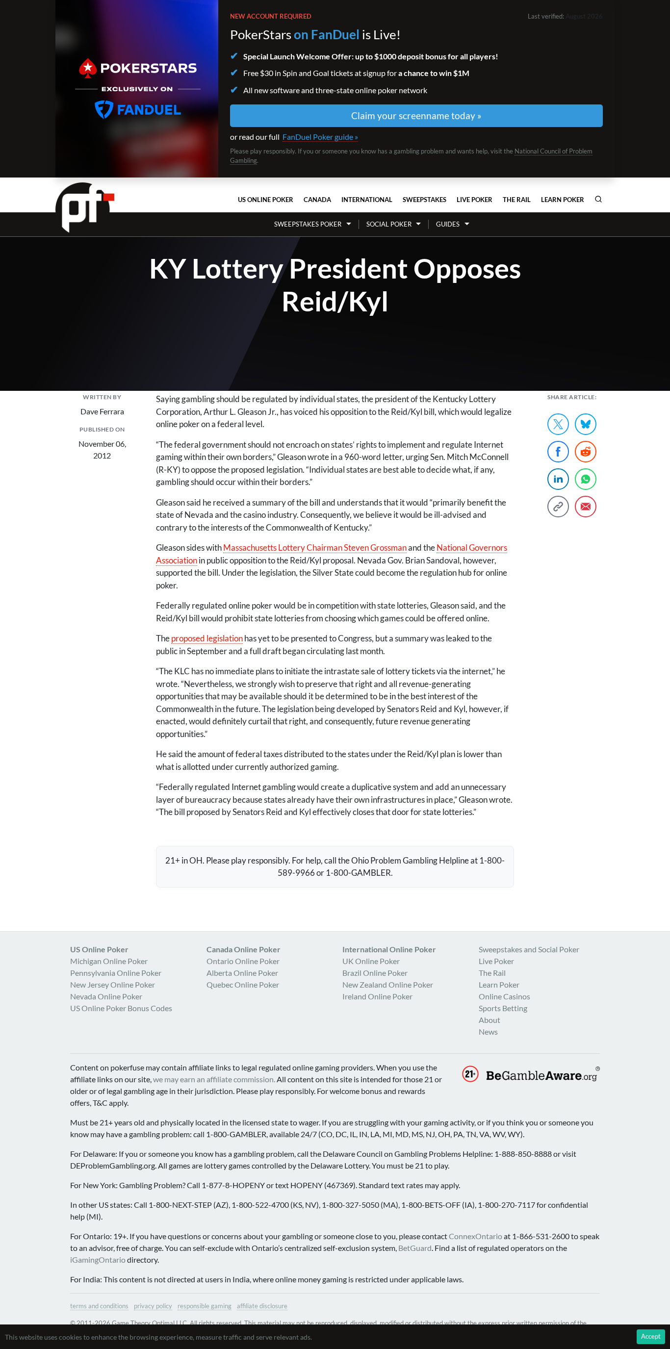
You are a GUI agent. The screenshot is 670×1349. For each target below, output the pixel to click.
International (366, 200)
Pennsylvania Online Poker (115, 972)
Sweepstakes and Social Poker (529, 949)
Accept (651, 1336)
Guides (448, 224)
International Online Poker (389, 949)
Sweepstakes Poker (307, 224)
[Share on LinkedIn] (558, 479)
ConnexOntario (475, 1236)
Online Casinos (504, 996)
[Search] (598, 199)
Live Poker (474, 200)
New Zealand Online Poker (387, 984)
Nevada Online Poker (106, 996)
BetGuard (415, 1247)
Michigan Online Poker (109, 961)
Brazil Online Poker (375, 972)
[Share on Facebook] (558, 451)
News (488, 1031)
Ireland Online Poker (377, 996)
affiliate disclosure (262, 1306)
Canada (317, 200)
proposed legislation (207, 638)
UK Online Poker (371, 961)
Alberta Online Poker (242, 972)
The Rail (517, 200)
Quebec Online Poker (242, 984)
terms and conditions (99, 1306)
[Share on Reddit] (585, 451)
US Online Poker (265, 200)
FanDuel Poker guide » (320, 136)
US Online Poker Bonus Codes (121, 1008)
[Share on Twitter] (558, 424)
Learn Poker (562, 200)
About (489, 1019)
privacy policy (153, 1306)
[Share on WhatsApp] (585, 479)
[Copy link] (558, 506)
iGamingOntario (98, 1259)
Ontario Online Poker (243, 961)
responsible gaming (205, 1306)
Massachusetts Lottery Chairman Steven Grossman (315, 547)
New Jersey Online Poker (112, 984)
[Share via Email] (585, 506)
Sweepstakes (424, 200)
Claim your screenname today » (416, 115)
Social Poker (389, 224)
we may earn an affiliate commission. (214, 1079)
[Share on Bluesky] (585, 424)
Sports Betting (503, 1008)
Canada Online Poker (243, 949)
